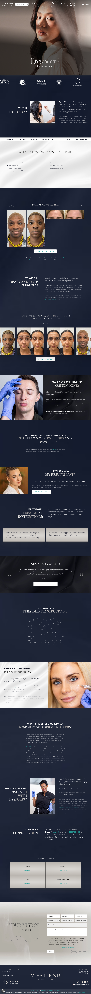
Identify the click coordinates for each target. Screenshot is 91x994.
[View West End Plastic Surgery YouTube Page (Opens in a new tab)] (7, 3)
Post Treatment (65, 139)
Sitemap (32, 990)
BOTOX (54, 449)
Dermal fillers (29, 746)
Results (34, 139)
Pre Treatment (48, 139)
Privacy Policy (64, 947)
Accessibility (43, 990)
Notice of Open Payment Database (53, 990)
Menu (87, 4)
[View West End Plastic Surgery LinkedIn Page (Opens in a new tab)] (10, 3)
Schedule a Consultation (45, 359)
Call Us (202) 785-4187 (67, 3)
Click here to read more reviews (45, 584)
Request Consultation (22, 4)
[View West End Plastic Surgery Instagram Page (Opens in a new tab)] (3, 3)
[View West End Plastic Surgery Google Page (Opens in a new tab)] (12, 3)
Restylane (53, 299)
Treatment (22, 139)
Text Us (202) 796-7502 (67, 5)
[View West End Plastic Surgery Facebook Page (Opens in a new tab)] (5, 3)
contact (56, 832)
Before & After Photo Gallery (45, 251)
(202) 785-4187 (74, 832)
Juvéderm (47, 299)
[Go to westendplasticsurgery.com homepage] (45, 4)
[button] (83, 4)
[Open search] (79, 4)
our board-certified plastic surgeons (69, 807)
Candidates (8, 139)
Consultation (82, 139)
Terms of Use (71, 947)
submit (51, 951)
